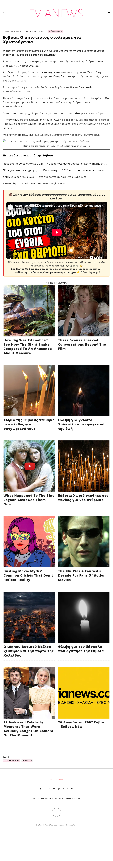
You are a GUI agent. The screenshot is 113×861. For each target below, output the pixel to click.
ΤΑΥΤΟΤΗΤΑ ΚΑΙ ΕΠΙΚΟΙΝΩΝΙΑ (48, 798)
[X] (45, 788)
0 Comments (56, 31)
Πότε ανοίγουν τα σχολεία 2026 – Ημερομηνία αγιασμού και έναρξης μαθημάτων (55, 163)
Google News (57, 183)
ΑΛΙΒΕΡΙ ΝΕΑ (12, 760)
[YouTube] (54, 788)
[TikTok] (58, 788)
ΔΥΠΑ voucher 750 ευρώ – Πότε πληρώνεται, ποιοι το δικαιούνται (45, 177)
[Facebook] (41, 788)
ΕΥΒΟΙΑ (27, 760)
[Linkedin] (63, 788)
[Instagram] (49, 788)
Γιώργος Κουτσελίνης (13, 31)
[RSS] (68, 788)
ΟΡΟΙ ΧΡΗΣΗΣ (73, 798)
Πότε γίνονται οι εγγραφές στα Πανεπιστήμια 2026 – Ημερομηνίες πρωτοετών (53, 170)
